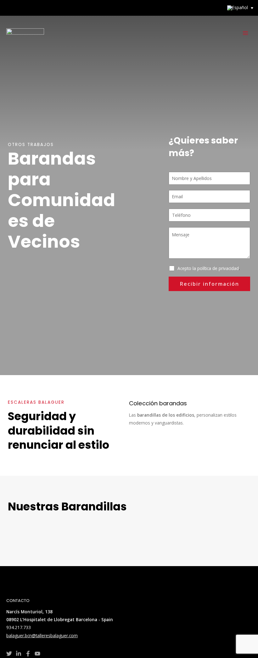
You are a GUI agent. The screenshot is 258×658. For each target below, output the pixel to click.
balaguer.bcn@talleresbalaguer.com (42, 635)
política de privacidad (218, 268)
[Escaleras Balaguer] (25, 33)
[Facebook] (28, 653)
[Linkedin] (18, 653)
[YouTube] (37, 653)
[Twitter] (9, 653)
